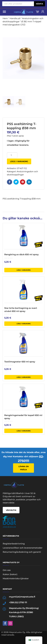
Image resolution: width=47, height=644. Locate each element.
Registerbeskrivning (14, 543)
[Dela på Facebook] (9, 182)
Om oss (7, 570)
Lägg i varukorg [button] (24, 270)
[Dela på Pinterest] (22, 182)
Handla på (15, 18)
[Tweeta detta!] (16, 182)
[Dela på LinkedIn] (29, 182)
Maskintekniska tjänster (16, 578)
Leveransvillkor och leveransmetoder (22, 548)
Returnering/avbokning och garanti (22, 552)
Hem (5, 18)
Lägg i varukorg (19, 161)
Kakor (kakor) (10, 574)
